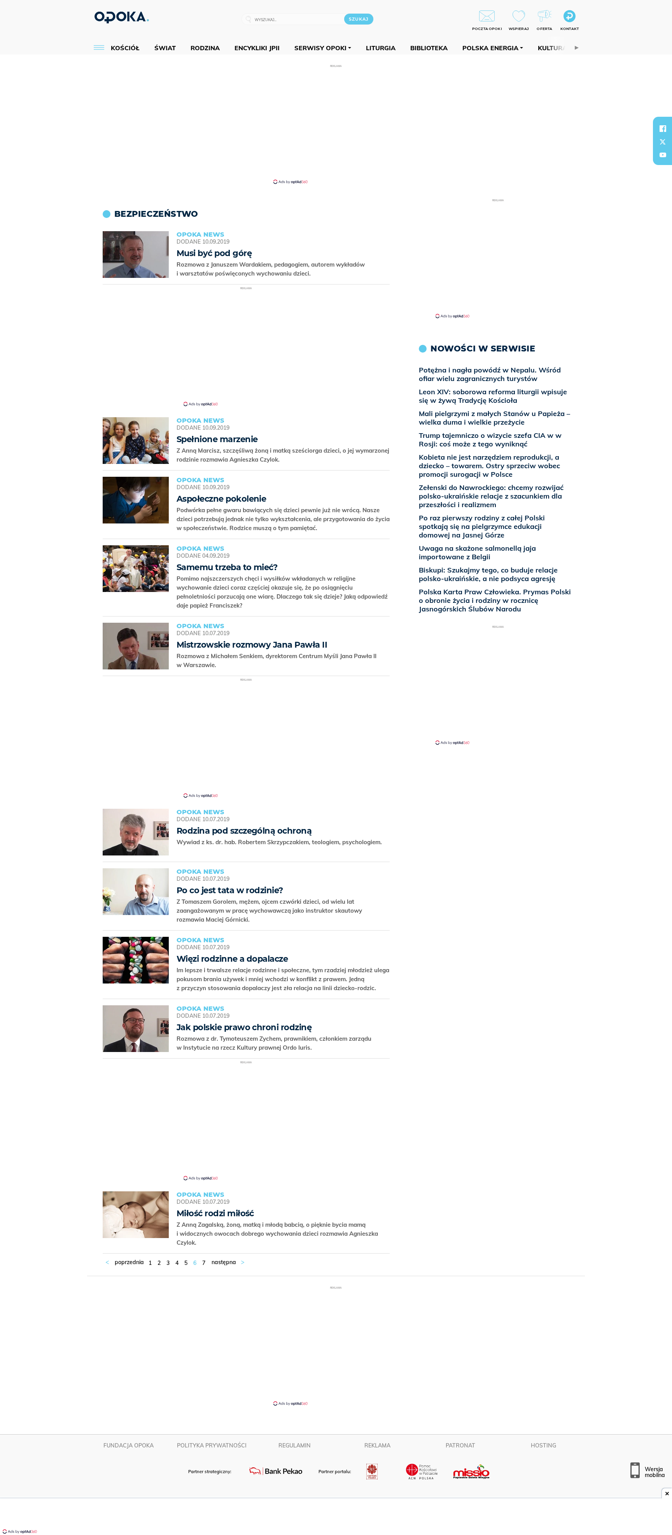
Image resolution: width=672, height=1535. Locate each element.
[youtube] (662, 155)
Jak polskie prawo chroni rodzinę (244, 1027)
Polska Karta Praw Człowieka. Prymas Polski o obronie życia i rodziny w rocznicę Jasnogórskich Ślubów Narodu (495, 600)
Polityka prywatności (212, 1445)
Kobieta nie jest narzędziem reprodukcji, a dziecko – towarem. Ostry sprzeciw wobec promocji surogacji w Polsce (489, 466)
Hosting (543, 1445)
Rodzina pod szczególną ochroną (244, 831)
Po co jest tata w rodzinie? (230, 890)
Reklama (377, 1445)
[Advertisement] (336, 123)
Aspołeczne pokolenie (221, 499)
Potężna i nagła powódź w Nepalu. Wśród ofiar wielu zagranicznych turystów (490, 374)
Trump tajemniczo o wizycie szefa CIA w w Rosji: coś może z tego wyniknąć (490, 439)
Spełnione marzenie (217, 439)
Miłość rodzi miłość (215, 1213)
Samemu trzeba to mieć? (227, 567)
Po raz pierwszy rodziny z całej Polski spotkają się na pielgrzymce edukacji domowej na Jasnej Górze (482, 526)
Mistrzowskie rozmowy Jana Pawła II (252, 645)
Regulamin (294, 1445)
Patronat (460, 1445)
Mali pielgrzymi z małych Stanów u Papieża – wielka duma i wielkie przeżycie (494, 418)
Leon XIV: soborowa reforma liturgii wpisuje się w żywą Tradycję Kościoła (493, 396)
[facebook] (662, 128)
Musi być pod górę (214, 253)
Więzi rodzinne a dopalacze (232, 959)
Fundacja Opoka (128, 1445)
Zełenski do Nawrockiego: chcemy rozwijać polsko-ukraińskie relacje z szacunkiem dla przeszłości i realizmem (491, 496)
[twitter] (662, 141)
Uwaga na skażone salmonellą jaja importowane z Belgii (477, 552)
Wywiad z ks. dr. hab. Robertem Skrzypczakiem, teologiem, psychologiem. (280, 842)
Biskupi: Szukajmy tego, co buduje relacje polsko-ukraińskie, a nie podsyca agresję (488, 574)
